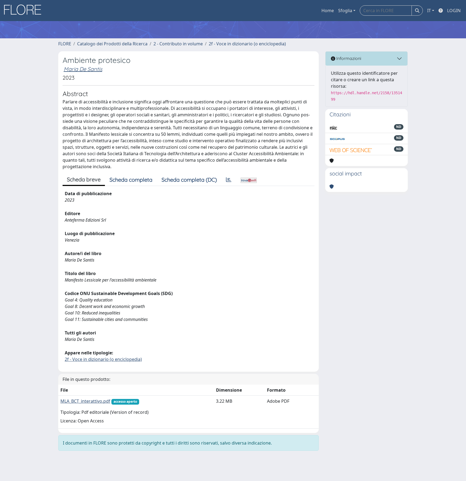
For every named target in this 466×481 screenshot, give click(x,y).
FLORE (64, 44)
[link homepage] (24, 10)
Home (327, 10)
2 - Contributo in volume (178, 44)
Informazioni (348, 58)
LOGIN (454, 10)
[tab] (228, 179)
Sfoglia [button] (345, 10)
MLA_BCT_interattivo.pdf (85, 401)
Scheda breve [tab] (84, 179)
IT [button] (429, 10)
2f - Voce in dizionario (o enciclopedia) (247, 44)
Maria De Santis (83, 69)
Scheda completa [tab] (130, 179)
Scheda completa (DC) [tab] (189, 179)
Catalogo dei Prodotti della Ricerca (112, 44)
